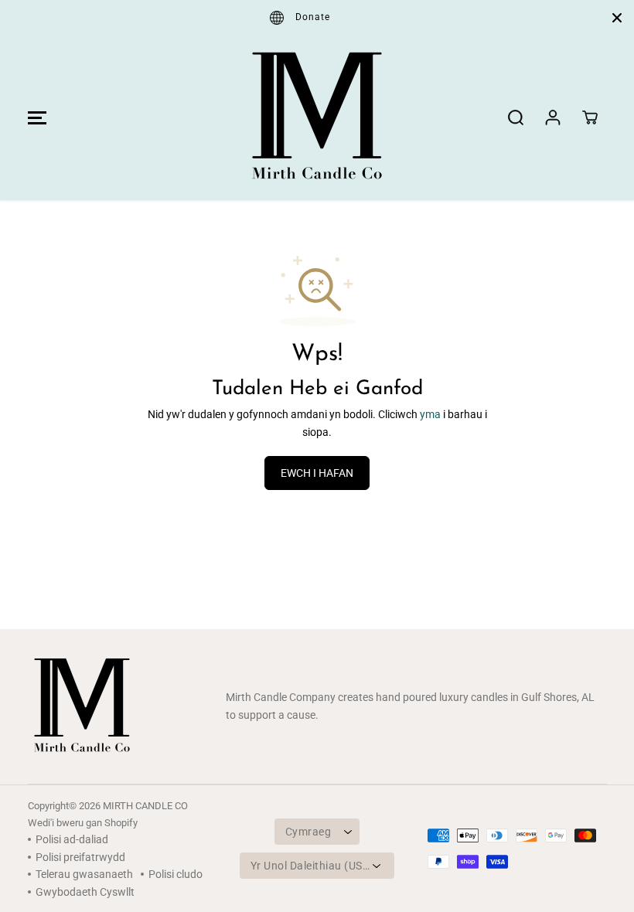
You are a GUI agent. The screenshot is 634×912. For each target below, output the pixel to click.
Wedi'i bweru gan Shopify (83, 823)
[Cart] (590, 117)
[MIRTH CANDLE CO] (317, 117)
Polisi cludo (175, 874)
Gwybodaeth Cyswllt (85, 892)
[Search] (516, 117)
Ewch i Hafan (317, 473)
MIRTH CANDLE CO (145, 806)
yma (430, 414)
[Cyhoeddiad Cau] (617, 18)
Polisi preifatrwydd (80, 857)
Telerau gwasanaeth (84, 874)
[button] (35, 117)
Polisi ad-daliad (72, 839)
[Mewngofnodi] (553, 117)
